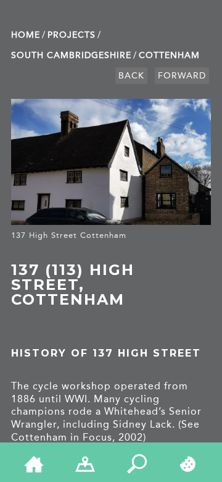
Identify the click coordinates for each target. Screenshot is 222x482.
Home (25, 35)
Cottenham (169, 55)
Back (131, 75)
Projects (71, 35)
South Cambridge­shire (71, 55)
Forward (182, 75)
